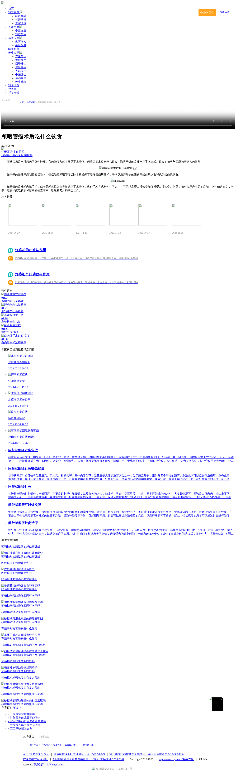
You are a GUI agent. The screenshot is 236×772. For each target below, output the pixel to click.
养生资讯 (13, 52)
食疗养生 (20, 60)
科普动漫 (20, 19)
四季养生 (20, 63)
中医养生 (20, 74)
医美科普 (13, 48)
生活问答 (20, 45)
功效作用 (20, 34)
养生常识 (20, 56)
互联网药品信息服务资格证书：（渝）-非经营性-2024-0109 (88, 759)
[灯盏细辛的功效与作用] (90, 215)
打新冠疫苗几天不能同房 (24, 717)
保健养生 (20, 67)
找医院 (12, 89)
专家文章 (13, 27)
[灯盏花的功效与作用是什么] (22, 215)
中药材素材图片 (88, 745)
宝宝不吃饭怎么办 (20, 728)
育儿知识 (46, 745)
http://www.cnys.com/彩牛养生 (176, 759)
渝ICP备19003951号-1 (36, 754)
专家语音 (20, 23)
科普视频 (14, 12)
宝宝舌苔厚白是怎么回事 (24, 724)
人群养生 (20, 70)
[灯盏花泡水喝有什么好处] (123, 215)
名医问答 (13, 38)
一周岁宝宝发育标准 (21, 714)
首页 (11, 8)
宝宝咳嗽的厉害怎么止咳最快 (27, 721)
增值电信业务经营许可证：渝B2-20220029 (79, 754)
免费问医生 (207, 12)
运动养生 (20, 78)
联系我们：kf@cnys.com (48, 764)
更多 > (17, 707)
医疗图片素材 (71, 745)
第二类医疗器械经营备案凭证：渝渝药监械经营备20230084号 (146, 754)
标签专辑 (13, 92)
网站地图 (44, 736)
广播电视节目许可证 (35, 759)
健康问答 (57, 745)
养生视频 (20, 81)
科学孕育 (13, 85)
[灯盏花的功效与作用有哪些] (56, 215)
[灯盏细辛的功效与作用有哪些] (186, 215)
